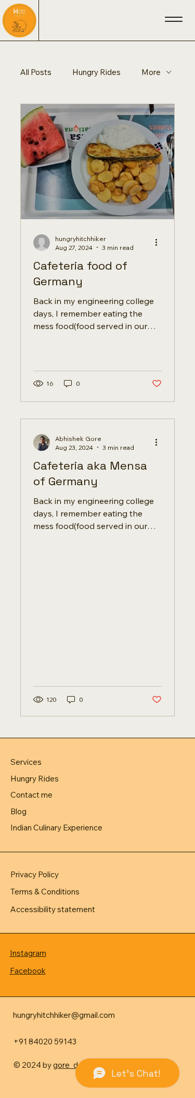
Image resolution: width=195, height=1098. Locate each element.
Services (26, 762)
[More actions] (160, 242)
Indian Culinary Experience (56, 827)
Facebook (28, 971)
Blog (18, 811)
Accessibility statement (52, 909)
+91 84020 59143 (45, 1041)
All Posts (35, 72)
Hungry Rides (96, 72)
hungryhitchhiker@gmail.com (64, 1015)
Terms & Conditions (45, 892)
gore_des (70, 1065)
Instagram (28, 953)
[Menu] (173, 19)
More (151, 72)
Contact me (31, 795)
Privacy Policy (34, 874)
